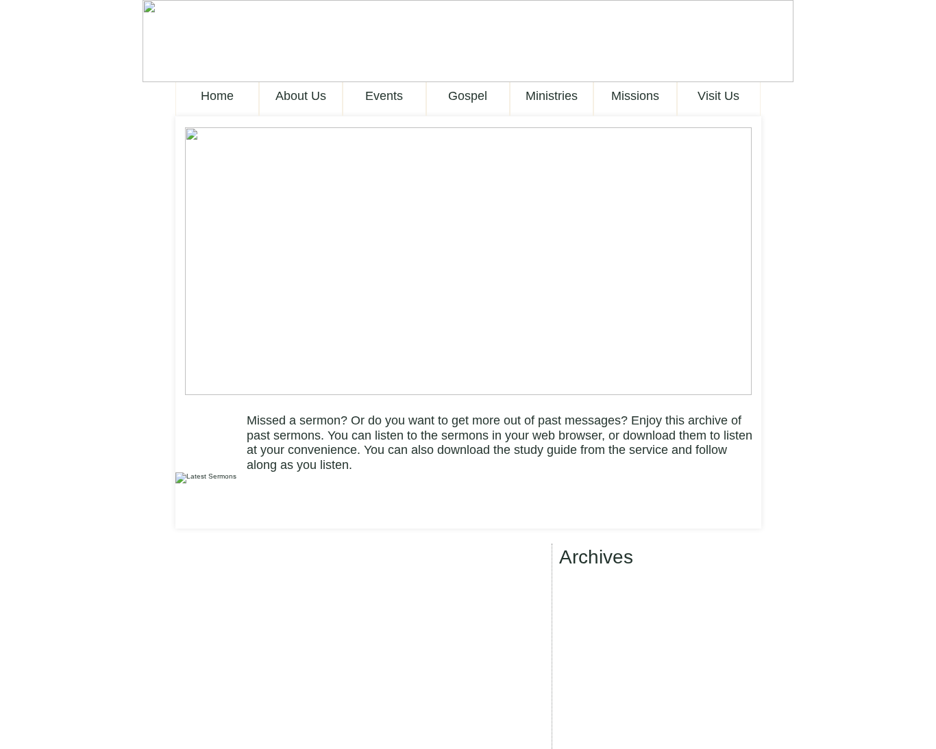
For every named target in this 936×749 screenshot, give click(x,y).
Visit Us (718, 96)
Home (217, 96)
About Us (300, 96)
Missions (635, 96)
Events (384, 96)
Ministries (552, 96)
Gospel (467, 96)
